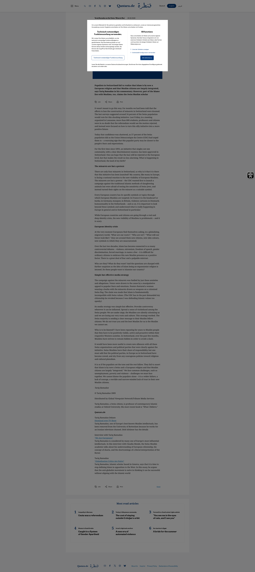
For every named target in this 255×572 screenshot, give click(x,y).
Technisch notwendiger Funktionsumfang (108, 58)
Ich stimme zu (147, 58)
